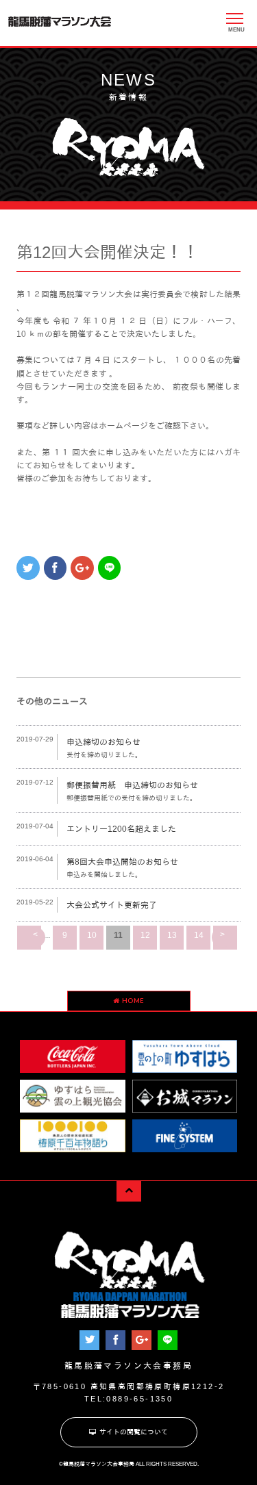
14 (199, 935)
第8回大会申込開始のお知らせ (122, 862)
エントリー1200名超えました (121, 829)
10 (92, 935)
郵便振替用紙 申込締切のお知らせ (132, 785)
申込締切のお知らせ (103, 742)
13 (172, 935)
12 (145, 935)
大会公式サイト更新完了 (111, 905)
